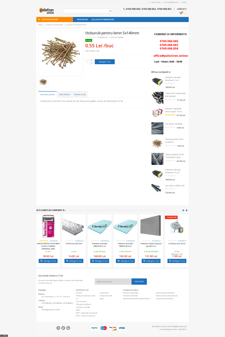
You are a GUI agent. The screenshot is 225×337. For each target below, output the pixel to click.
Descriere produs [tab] (47, 94)
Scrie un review (117, 37)
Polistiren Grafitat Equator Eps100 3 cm (151, 244)
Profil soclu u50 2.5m (74, 243)
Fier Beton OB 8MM (173, 124)
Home (40, 25)
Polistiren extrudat (130, 296)
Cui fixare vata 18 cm (176, 243)
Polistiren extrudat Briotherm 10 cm (173, 171)
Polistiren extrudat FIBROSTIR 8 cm (125, 244)
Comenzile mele (105, 296)
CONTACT (182, 9)
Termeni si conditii (83, 307)
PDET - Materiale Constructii (86, 313)
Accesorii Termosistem (54, 25)
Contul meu (156, 2)
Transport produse (83, 304)
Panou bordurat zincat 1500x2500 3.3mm (174, 156)
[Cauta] (110, 11)
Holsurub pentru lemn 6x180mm (174, 140)
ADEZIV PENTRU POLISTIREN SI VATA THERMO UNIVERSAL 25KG (48, 246)
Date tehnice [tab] (64, 94)
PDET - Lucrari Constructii (85, 316)
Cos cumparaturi (171, 2)
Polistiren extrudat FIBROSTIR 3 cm (99, 244)
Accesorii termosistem (164, 298)
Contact (79, 293)
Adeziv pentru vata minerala (166, 296)
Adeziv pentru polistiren (165, 293)
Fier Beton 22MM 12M (174, 185)
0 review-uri (103, 37)
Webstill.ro (182, 329)
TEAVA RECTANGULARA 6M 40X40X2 (175, 94)
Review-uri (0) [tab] (80, 94)
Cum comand (81, 301)
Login (184, 2)
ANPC (78, 310)
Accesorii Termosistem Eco (76, 25)
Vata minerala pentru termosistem (136, 298)
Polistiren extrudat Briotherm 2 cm (173, 78)
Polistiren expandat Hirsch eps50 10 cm (173, 110)
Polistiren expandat (130, 293)
